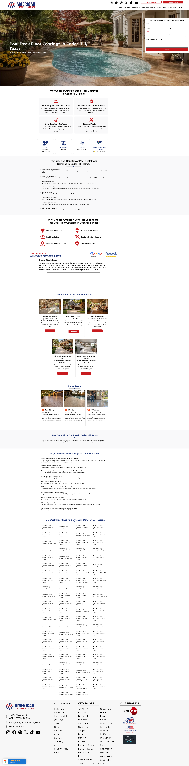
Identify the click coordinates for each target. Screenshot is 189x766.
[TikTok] (131, 3)
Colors (57, 723)
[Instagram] (111, 3)
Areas (57, 745)
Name (148, 23)
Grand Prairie (85, 759)
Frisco (81, 756)
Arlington (83, 709)
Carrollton (83, 723)
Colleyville (83, 727)
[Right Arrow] (106, 260)
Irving (103, 716)
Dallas (81, 734)
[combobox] (178, 36)
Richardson (106, 749)
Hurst (103, 712)
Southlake (105, 760)
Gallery (57, 727)
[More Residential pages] (139, 7)
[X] (126, 3)
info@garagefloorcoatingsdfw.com (27, 722)
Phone (148, 28)
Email (169, 28)
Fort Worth (84, 752)
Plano (103, 745)
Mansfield (105, 730)
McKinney (105, 734)
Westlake (105, 752)
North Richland (108, 741)
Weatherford (106, 756)
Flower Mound (85, 749)
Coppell (82, 730)
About (57, 734)
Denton (82, 738)
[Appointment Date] (147, 36)
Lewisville (105, 727)
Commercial (60, 716)
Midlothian (105, 738)
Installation (60, 709)
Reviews (58, 730)
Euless (81, 741)
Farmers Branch (86, 745)
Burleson (83, 719)
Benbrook (83, 716)
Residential (60, 712)
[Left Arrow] (101, 260)
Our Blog (58, 741)
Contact (58, 738)
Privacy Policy (61, 749)
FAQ (56, 752)
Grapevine (105, 709)
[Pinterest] (121, 3)
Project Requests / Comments (154, 39)
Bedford (82, 712)
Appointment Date (151, 34)
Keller (103, 719)
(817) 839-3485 (16, 726)
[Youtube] (136, 3)
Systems (58, 720)
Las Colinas (106, 723)
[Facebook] (116, 3)
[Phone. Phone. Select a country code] (148, 31)
